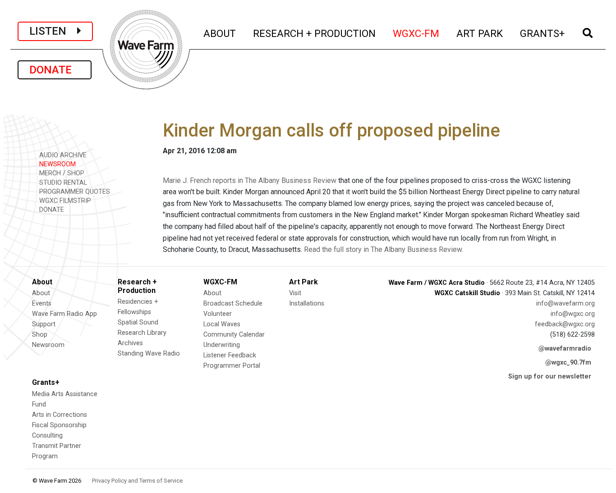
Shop (39, 334)
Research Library (142, 333)
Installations (306, 303)
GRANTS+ (542, 33)
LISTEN (53, 31)
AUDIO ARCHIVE (62, 155)
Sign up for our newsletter (549, 376)
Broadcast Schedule (232, 303)
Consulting (47, 435)
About (41, 293)
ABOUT (220, 33)
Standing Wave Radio (149, 353)
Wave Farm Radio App (64, 314)
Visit (295, 293)
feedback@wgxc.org (565, 324)
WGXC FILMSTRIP (64, 201)
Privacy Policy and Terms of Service (137, 480)
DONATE (54, 70)
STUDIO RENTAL (62, 183)
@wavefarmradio (564, 348)
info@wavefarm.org (565, 303)
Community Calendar (234, 334)
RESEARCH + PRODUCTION (314, 33)
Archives (130, 343)
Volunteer (217, 314)
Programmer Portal (231, 366)
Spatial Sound (138, 322)
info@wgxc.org (573, 314)
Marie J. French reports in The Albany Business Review (249, 180)
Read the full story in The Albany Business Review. (383, 249)
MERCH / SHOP (60, 173)
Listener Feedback (229, 355)
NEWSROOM (56, 164)
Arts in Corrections (59, 415)
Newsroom (48, 345)
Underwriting (221, 345)
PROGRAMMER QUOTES (73, 192)
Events (41, 303)
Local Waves (221, 324)
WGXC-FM (416, 33)
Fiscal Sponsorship (59, 425)
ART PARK (480, 33)
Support (43, 324)
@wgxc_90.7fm (568, 362)
